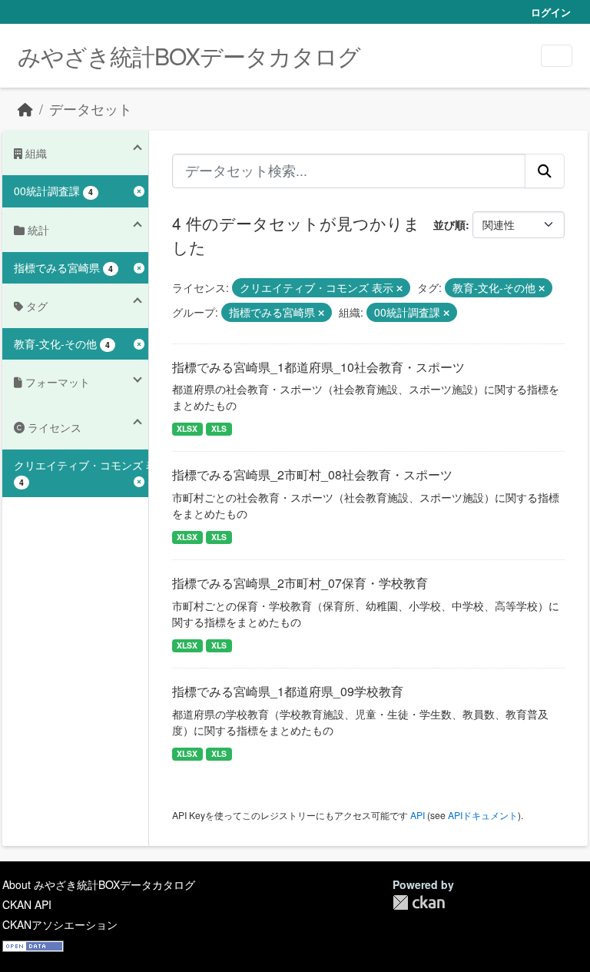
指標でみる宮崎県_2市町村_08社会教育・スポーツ (312, 474)
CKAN (419, 902)
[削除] (399, 288)
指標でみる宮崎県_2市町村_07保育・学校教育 (300, 583)
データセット (90, 108)
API (417, 814)
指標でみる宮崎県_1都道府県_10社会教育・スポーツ (318, 367)
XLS (219, 428)
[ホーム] (25, 108)
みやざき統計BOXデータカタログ (189, 55)
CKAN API (26, 904)
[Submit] (545, 170)
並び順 (449, 224)
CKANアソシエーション (60, 924)
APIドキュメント (483, 814)
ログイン (551, 12)
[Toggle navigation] (556, 56)
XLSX (187, 428)
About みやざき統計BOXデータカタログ (98, 884)
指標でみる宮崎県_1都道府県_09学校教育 (287, 691)
